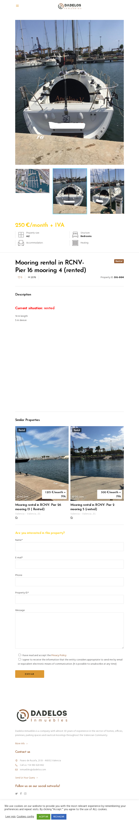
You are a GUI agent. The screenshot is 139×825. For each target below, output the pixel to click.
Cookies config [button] (25, 816)
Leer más (10, 816)
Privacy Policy (58, 655)
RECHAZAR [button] (58, 817)
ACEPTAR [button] (43, 817)
